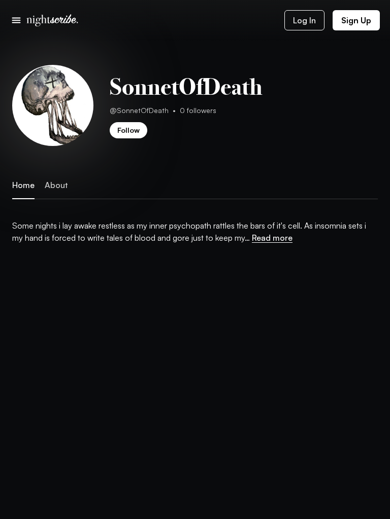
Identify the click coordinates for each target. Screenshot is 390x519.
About (56, 185)
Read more (272, 238)
